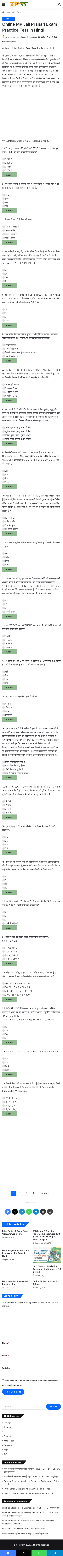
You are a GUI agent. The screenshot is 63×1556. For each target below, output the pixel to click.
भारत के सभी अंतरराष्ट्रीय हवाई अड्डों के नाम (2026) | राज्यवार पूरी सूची (31, 1476)
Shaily (4, 1528)
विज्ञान (6, 1450)
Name (5, 1343)
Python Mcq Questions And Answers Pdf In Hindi (27, 1489)
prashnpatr (10, 37)
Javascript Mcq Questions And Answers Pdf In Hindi (28, 1493)
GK (5, 1431)
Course (7, 1427)
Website (6, 1368)
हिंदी (5, 1454)
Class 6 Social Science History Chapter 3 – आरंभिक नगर (35, 1508)
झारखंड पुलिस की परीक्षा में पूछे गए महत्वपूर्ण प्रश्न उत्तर (29, 1533)
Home (7, 12)
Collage (7, 1422)
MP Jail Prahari (31, 1202)
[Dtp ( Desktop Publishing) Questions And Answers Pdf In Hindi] (47, 1255)
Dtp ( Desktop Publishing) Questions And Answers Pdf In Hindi (47, 1269)
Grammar (8, 1436)
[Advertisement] (31, 115)
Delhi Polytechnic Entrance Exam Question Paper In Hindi (15, 1253)
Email (5, 1355)
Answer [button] (9, 175)
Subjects (8, 1445)
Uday (4, 1533)
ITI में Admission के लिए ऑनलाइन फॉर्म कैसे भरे (28, 1528)
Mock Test (16, 12)
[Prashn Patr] (19, 4)
